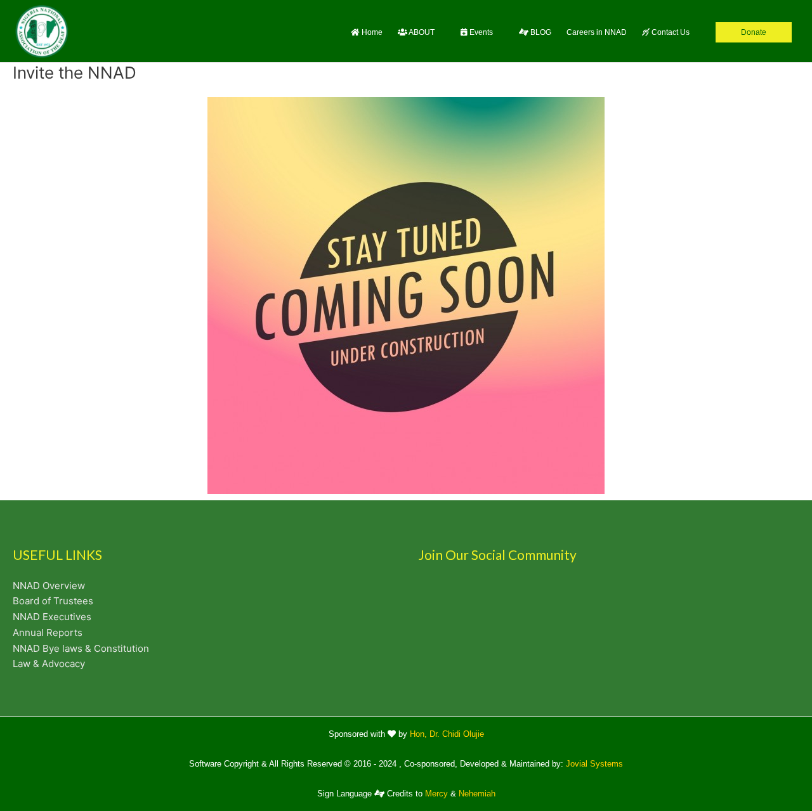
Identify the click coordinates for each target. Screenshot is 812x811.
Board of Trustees (53, 601)
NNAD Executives (52, 617)
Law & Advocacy (49, 664)
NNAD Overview (49, 586)
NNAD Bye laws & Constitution (81, 648)
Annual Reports (47, 632)
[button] (421, 32)
